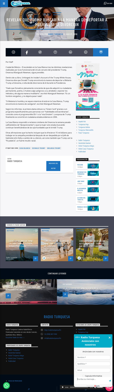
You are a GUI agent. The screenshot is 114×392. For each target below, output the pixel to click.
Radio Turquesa (55, 34)
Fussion (80, 164)
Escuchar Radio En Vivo (14, 337)
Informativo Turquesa (82, 173)
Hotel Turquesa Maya (86, 146)
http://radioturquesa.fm (52, 330)
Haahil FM (82, 121)
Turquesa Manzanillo (85, 130)
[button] (6, 385)
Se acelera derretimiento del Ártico (81, 289)
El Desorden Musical (81, 189)
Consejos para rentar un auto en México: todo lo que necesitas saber (92, 243)
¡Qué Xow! (80, 181)
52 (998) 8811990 (50, 334)
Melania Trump (53, 148)
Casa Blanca (24, 148)
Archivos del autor (53, 166)
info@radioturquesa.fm (52, 338)
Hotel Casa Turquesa (86, 149)
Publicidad (82, 151)
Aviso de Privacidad (15, 381)
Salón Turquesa (84, 140)
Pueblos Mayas (82, 207)
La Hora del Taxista (81, 198)
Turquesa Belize (84, 127)
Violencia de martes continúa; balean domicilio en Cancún (25, 288)
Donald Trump (38, 148)
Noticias (56, 15)
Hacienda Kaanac (84, 143)
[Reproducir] (63, 387)
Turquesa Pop (83, 124)
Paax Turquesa (83, 133)
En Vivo (109, 3)
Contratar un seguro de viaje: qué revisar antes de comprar (56, 243)
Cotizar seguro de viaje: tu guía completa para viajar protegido (21, 243)
